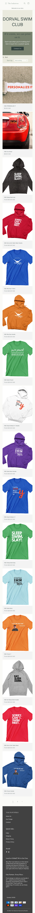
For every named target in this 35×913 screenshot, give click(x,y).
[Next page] (22, 801)
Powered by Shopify (23, 910)
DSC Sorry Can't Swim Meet (11, 745)
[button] (6, 3)
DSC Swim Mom (8, 608)
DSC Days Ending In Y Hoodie (11, 425)
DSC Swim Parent (8, 380)
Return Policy (10, 839)
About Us (8, 816)
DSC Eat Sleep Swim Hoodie (11, 699)
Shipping (8, 836)
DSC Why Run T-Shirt (9, 288)
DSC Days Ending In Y (9, 517)
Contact (8, 822)
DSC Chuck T (7, 654)
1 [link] (12, 801)
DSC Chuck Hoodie (9, 791)
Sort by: (10, 60)
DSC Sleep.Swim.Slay (9, 562)
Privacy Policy (10, 842)
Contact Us (17, 48)
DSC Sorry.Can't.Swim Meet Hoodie (13, 243)
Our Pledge (9, 819)
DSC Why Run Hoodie (9, 334)
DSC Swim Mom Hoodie (10, 471)
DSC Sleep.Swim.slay (9, 197)
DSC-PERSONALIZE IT (10, 106)
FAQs (7, 833)
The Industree (14, 910)
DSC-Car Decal (8, 151)
